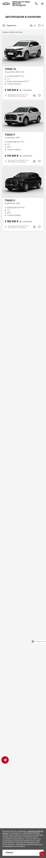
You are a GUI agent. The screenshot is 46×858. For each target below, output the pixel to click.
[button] (20, 90)
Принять (9, 853)
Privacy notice (39, 641)
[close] (44, 641)
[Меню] (42, 3)
